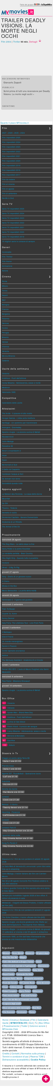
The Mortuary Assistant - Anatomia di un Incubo (22, 660)
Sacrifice (11, 740)
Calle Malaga (8, 441)
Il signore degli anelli (11, 1003)
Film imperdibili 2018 (11, 170)
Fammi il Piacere (9, 646)
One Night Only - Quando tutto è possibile (20, 558)
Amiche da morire (9, 789)
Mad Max (36, 1008)
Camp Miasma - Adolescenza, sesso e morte (21, 382)
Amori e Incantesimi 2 (11, 450)
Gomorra (30, 953)
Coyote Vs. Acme (9, 613)
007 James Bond (27, 982)
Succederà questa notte (12, 483)
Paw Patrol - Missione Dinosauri (16, 681)
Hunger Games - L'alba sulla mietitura (18, 418)
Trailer (24, 1025)
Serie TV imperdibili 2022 (13, 222)
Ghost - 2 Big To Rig (10, 567)
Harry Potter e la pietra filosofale (16, 548)
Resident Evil (8, 436)
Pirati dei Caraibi (10, 982)
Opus (38, 961)
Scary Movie (17, 953)
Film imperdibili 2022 (11, 151)
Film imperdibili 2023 (11, 147)
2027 (4, 133)
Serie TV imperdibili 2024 (13, 213)
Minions (6, 953)
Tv (36, 1022)
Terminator (21, 1012)
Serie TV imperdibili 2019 (13, 236)
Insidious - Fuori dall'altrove (14, 378)
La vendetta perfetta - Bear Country (17, 553)
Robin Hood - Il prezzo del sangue (22, 726)
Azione (5, 270)
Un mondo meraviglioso (12, 641)
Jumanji (5, 796)
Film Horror (7, 261)
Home (5, 1019)
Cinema (14, 1019)
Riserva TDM (36, 1056)
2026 (10, 133)
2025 (16, 133)
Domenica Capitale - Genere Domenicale (20, 517)
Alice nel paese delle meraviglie (16, 1008)
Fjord (4, 460)
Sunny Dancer (8, 618)
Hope (4, 455)
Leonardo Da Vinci (25, 974)
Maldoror (6, 387)
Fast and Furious (29, 995)
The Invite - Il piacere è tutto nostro (17, 413)
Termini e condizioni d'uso (15, 1056)
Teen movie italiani (11, 995)
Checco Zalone (9, 970)
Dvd (31, 1022)
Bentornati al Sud (9, 464)
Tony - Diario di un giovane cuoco (16, 576)
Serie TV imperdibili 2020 (13, 232)
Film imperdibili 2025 (11, 137)
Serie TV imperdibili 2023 (13, 218)
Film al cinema (8, 184)
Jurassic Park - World (12, 978)
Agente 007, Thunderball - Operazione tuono (21, 773)
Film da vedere (8, 179)
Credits (6, 1053)
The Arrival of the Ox (11, 526)
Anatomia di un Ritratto (12, 522)
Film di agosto (8, 188)
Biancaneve (43, 966)
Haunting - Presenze (11, 812)
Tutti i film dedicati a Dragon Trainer (18, 961)
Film (33, 1019)
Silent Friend (7, 636)
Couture (5, 562)
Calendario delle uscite (12, 402)
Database (24, 1019)
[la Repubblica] (35, 6)
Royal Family (8, 974)
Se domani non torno (11, 478)
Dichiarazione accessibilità (15, 1059)
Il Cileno (5, 581)
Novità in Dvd (8, 198)
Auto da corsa (43, 982)
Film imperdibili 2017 (11, 174)
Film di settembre (9, 193)
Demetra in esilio (9, 512)
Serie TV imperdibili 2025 (13, 208)
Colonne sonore (37, 1025)
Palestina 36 (7, 446)
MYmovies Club (10, 1029)
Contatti (15, 1053)
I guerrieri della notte (11, 835)
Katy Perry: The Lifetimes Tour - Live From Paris (22, 623)
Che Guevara (8, 1012)
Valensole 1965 (9, 392)
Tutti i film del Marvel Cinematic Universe (20, 999)
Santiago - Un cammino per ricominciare (19, 422)
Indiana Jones (16, 987)
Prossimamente (11, 1025)
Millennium (37, 991)
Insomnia (6, 781)
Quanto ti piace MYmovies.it (15, 122)
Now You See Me (10, 957)
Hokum (12, 745)
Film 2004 (6, 41)
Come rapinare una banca (13, 650)
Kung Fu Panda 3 (9, 843)
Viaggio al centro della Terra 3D (16, 758)
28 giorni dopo (43, 953)
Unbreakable (30, 987)
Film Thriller (7, 256)
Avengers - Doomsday (11, 427)
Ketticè (5, 655)
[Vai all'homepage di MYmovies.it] (17, 14)
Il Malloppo (7, 632)
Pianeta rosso (8, 765)
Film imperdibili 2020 (11, 161)
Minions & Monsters (15, 735)
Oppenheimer (24, 970)
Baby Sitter (38, 970)
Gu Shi (5, 503)
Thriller (16, 41)
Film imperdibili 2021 (11, 156)
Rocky (32, 1012)
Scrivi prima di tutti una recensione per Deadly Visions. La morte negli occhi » (27, 93)
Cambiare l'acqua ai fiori (12, 474)
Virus (5, 987)
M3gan (23, 957)
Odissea (11, 707)
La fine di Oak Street (16, 721)
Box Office (44, 1022)
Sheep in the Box (9, 586)
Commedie (6, 252)
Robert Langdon (9, 991)
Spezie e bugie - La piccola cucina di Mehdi (21, 432)
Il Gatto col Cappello (11, 469)
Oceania (5, 373)
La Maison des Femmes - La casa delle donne (22, 494)
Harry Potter (24, 991)
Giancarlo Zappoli (12, 82)
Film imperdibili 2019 (11, 165)
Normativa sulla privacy (33, 1053)
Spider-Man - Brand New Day (20, 712)
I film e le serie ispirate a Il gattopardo (19, 966)
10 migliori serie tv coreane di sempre (18, 241)
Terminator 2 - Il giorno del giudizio (17, 599)
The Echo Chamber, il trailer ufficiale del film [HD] (23, 917)
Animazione (7, 266)
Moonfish (6, 498)
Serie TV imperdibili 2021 (13, 227)
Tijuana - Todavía (9, 508)
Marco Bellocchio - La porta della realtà (19, 590)
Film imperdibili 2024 (11, 142)
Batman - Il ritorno (10, 804)
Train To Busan (8, 609)
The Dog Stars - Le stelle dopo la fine (18, 544)
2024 (22, 133)
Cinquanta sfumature (33, 978)
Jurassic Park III (9, 827)
